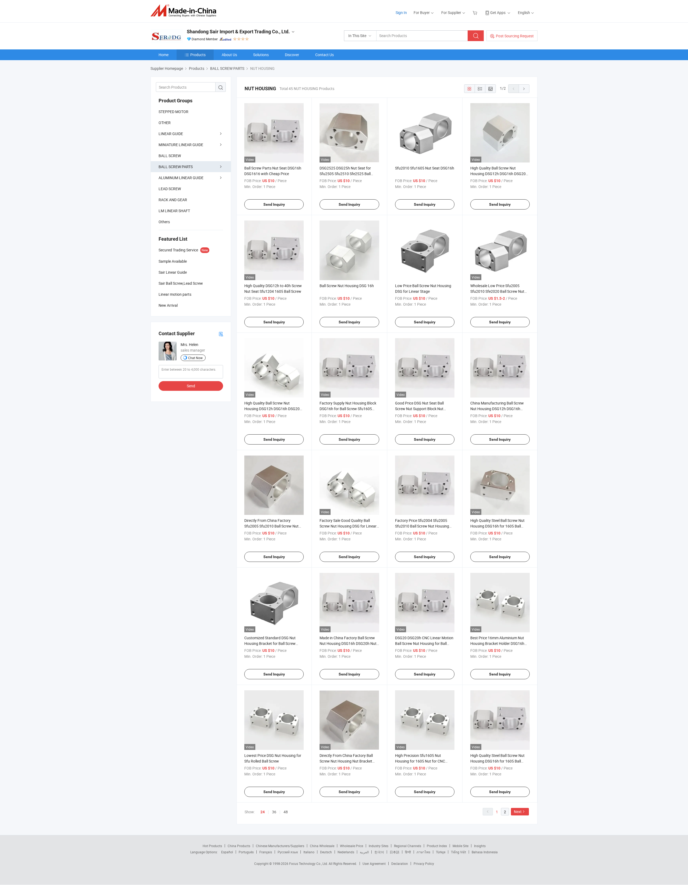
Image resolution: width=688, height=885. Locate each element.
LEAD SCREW (170, 188)
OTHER (165, 122)
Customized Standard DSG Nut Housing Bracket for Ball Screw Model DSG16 (270, 643)
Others (164, 221)
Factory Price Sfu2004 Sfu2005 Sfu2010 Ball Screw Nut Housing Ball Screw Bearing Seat (422, 526)
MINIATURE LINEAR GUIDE (181, 144)
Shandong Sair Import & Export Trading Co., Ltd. (238, 31)
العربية (364, 852)
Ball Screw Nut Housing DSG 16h (347, 285)
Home (164, 54)
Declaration (399, 863)
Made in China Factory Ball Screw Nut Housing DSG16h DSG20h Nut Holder (348, 643)
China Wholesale (322, 846)
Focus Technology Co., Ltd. (309, 863)
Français (265, 852)
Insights (480, 846)
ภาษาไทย (423, 852)
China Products (239, 846)
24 (262, 812)
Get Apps (497, 12)
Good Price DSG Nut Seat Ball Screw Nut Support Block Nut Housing (419, 408)
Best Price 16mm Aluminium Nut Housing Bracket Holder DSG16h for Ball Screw (497, 643)
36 (274, 811)
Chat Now (195, 358)
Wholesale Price (351, 846)
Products (198, 54)
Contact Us (324, 54)
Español (227, 852)
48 (286, 811)
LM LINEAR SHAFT (174, 210)
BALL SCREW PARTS (176, 166)
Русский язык (288, 852)
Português (246, 852)
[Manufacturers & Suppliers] (185, 10)
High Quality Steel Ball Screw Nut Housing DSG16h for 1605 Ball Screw (497, 526)
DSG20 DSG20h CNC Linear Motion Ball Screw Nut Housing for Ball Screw (424, 643)
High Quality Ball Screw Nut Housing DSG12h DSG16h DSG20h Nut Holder (499, 173)
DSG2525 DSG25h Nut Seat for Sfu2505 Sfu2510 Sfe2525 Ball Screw (345, 173)
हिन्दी (408, 852)
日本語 (394, 852)
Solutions (261, 54)
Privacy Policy (424, 863)
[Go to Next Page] (524, 89)
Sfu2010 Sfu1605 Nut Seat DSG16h (424, 168)
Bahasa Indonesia (485, 852)
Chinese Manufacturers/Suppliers (280, 846)
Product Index (437, 846)
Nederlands (346, 852)
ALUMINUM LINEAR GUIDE (181, 177)
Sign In (401, 12)
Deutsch (326, 852)
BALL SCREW (170, 155)
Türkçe (440, 852)
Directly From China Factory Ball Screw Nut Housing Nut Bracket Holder (346, 761)
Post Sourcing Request (515, 35)
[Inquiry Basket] (475, 12)
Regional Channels (407, 846)
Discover (292, 54)
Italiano (308, 852)
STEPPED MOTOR (173, 111)
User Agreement (374, 863)
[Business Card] (221, 333)
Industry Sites (378, 846)
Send (191, 385)
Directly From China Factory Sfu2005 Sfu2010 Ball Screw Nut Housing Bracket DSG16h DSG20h (272, 526)
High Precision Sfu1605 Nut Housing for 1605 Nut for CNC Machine (420, 761)
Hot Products (212, 846)
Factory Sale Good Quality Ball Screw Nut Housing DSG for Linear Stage (348, 526)
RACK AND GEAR (173, 199)
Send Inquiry (274, 204)
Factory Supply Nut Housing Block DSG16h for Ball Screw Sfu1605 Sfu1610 (348, 408)
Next (518, 811)
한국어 (379, 852)
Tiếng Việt (458, 852)
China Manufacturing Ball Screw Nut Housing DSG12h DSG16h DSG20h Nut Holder (497, 408)
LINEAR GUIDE (171, 133)
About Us (229, 54)
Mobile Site (460, 846)
